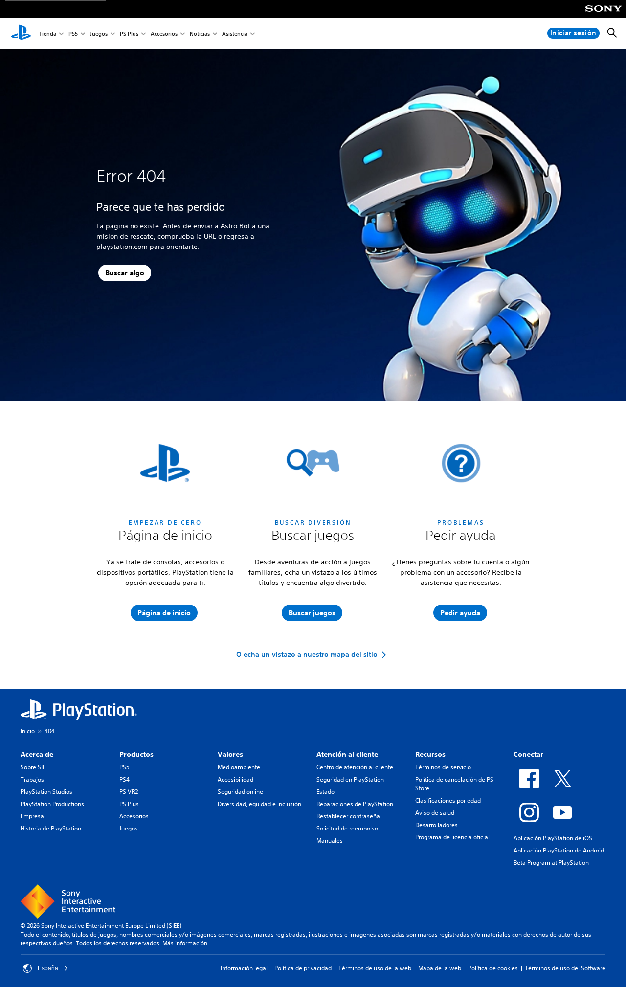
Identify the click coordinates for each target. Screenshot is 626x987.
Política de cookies (493, 968)
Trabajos (32, 779)
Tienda (47, 33)
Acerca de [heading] (37, 754)
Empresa (32, 816)
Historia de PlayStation (51, 828)
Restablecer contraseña (348, 816)
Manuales (329, 840)
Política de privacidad (303, 968)
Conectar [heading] (528, 754)
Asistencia (234, 33)
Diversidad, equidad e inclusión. (260, 804)
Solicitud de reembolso (347, 828)
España (48, 968)
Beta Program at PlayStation (551, 862)
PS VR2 (128, 791)
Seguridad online (240, 791)
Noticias (200, 33)
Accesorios (164, 33)
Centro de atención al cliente (354, 767)
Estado (325, 791)
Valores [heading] (230, 754)
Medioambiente (239, 767)
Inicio (28, 731)
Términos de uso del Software (565, 968)
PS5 (73, 33)
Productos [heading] (136, 754)
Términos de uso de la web (374, 968)
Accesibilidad (235, 779)
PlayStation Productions (52, 804)
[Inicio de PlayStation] (21, 33)
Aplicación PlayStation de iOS (553, 838)
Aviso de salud (434, 812)
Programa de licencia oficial (452, 837)
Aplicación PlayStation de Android (559, 850)
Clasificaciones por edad (448, 800)
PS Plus (129, 33)
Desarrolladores (436, 825)
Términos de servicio (443, 767)
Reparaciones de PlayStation (354, 804)
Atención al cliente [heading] (347, 754)
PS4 (124, 779)
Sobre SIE (33, 767)
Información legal (244, 968)
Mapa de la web (439, 968)
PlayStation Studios (46, 791)
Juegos (99, 33)
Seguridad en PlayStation (350, 779)
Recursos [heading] (430, 754)
